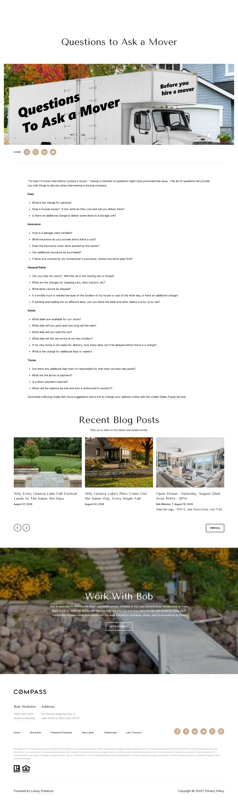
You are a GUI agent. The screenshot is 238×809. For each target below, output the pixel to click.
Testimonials (110, 732)
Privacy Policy (214, 791)
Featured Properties (61, 732)
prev (17, 527)
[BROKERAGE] (221, 731)
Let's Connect (133, 732)
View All (215, 528)
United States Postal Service (168, 396)
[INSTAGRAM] (186, 731)
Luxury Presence (42, 791)
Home (17, 732)
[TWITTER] (212, 731)
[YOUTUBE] (203, 731)
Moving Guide (51, 396)
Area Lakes (88, 732)
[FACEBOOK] (177, 731)
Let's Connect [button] (119, 626)
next (26, 527)
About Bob (35, 732)
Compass (68, 749)
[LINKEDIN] (195, 731)
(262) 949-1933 (23, 714)
